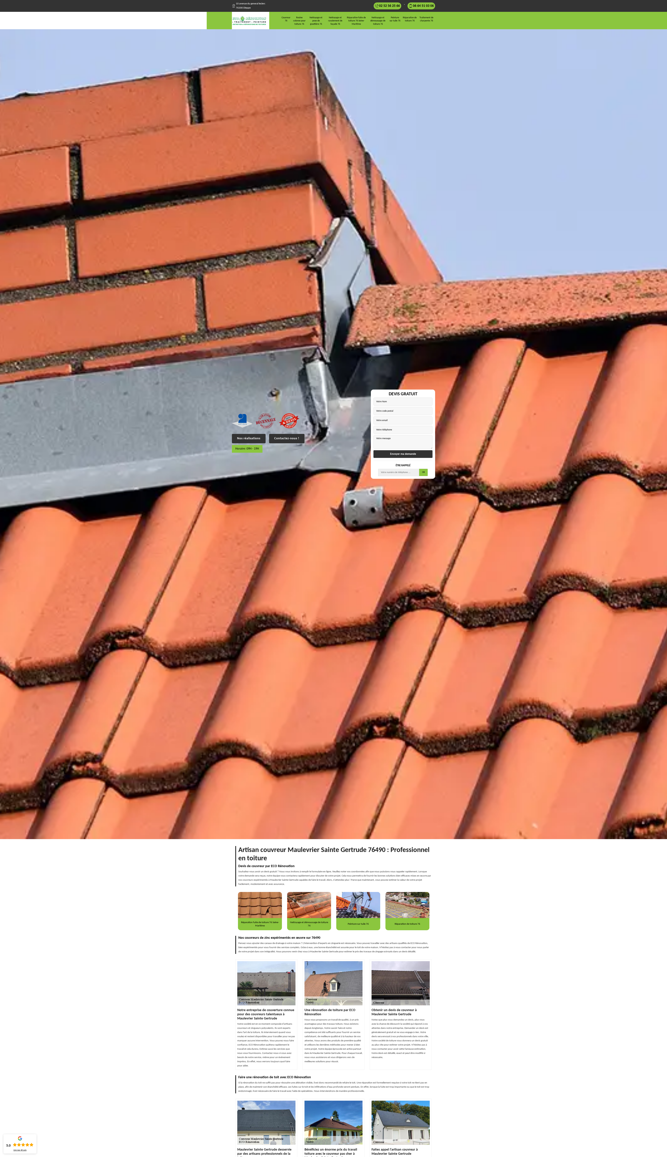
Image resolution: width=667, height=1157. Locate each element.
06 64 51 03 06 (423, 6)
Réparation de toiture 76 (410, 19)
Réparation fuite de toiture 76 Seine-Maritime (356, 20)
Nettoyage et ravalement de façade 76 (335, 20)
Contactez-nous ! (286, 438)
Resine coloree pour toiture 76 (299, 20)
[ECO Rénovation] (250, 20)
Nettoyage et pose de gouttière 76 (316, 20)
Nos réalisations (248, 438)
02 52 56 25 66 (389, 6)
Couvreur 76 (286, 19)
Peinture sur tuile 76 (395, 19)
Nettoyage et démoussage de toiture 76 (377, 20)
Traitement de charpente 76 (426, 19)
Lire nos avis (20, 1150)
